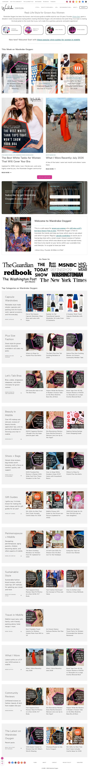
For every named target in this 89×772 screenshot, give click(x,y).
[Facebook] (82, 1)
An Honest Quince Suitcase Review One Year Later (54, 631)
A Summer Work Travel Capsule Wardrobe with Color (74, 316)
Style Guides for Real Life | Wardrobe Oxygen (13, 155)
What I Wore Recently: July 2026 (65, 158)
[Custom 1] (79, 1)
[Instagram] (67, 1)
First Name (52, 194)
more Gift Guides (10, 513)
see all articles (44, 177)
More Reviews (9, 710)
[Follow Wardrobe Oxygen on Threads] (15, 763)
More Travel (9, 631)
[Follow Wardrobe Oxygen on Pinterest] (25, 763)
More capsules (9, 319)
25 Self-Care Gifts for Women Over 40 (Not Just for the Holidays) (53, 553)
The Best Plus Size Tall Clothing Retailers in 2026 (54, 355)
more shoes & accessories (9, 475)
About (44, 762)
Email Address (54, 200)
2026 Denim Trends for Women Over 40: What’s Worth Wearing (34, 749)
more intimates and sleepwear (9, 393)
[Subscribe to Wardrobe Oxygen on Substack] (22, 763)
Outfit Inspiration (51, 155)
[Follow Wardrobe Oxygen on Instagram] (9, 763)
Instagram (38, 1)
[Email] (76, 1)
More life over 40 (10, 556)
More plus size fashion (9, 356)
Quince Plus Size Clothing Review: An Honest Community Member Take (75, 355)
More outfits (9, 669)
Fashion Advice (29, 155)
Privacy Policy (67, 762)
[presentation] (44, 74)
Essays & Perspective (44, 83)
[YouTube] (73, 1)
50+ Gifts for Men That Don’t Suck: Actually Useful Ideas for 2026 (34, 513)
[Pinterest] (70, 1)
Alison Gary (76, 17)
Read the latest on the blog (10, 748)
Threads (52, 1)
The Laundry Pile (28, 1)
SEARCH (83, 7)
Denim (17, 77)
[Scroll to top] (86, 766)
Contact (54, 762)
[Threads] (86, 1)
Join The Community (16, 1)
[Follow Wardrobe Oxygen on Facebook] (12, 763)
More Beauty (9, 439)
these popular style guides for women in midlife (58, 40)
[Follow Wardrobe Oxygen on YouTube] (19, 763)
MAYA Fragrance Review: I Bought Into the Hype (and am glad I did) (34, 433)
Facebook (46, 1)
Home (35, 762)
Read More (6, 172)
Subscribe (5, 1)
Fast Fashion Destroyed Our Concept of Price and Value (54, 592)
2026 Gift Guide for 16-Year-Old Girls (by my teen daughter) (74, 513)
